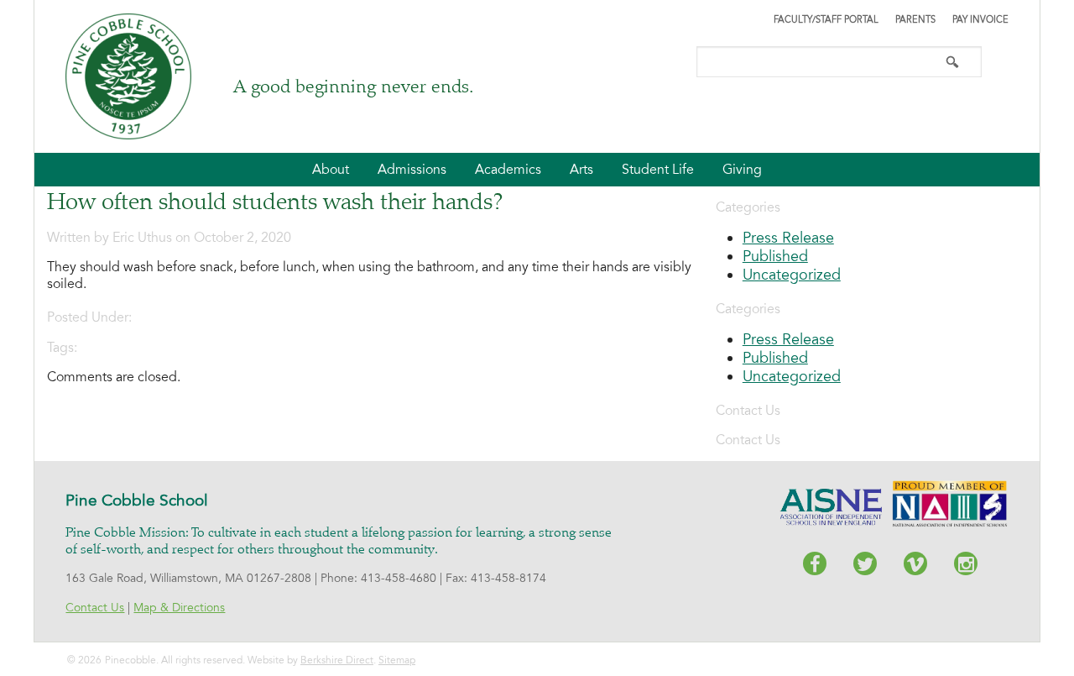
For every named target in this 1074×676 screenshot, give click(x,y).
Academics (508, 169)
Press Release (788, 237)
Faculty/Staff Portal (826, 19)
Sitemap (396, 660)
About (330, 169)
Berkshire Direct (336, 660)
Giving (742, 169)
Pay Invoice (980, 19)
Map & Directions (179, 607)
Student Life (658, 169)
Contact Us (94, 607)
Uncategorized (792, 274)
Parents (915, 19)
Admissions (412, 169)
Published (775, 256)
